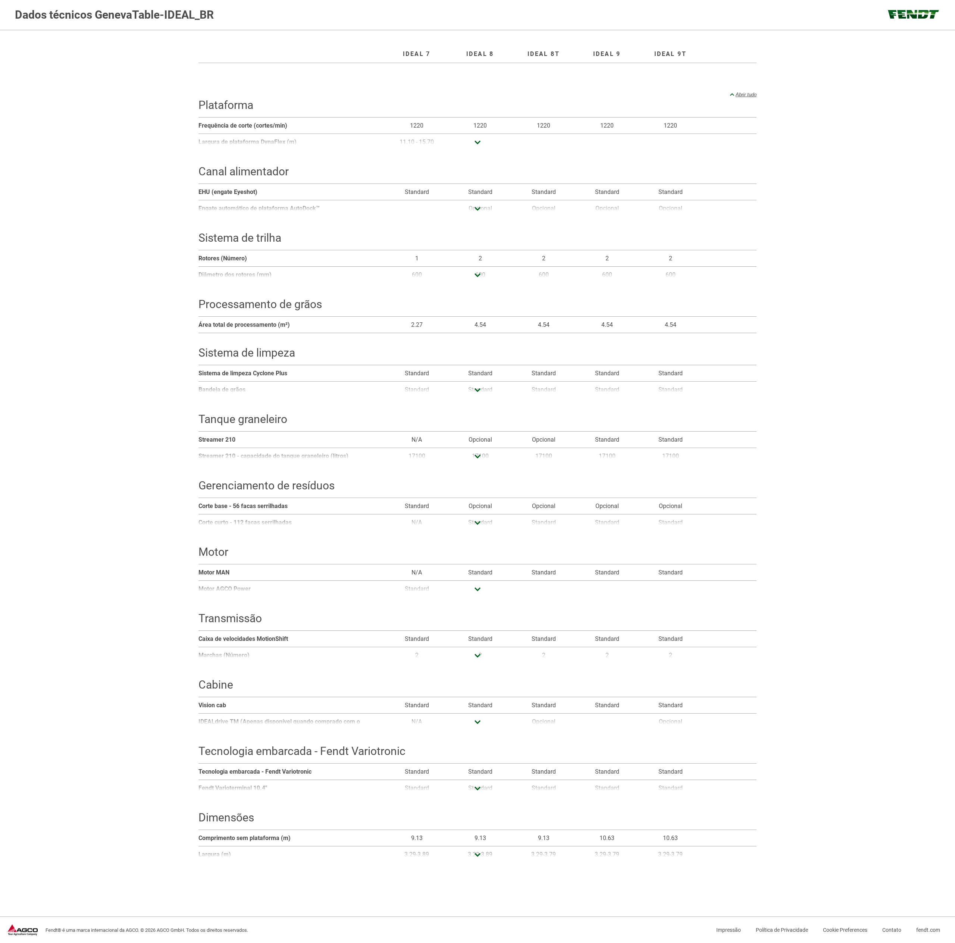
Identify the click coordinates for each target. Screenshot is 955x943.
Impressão (728, 930)
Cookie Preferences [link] (845, 930)
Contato (891, 930)
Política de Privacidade (782, 930)
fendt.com (928, 930)
